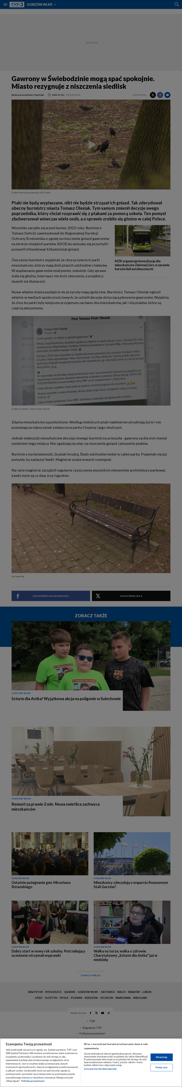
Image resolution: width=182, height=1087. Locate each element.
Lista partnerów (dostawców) (100, 1068)
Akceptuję (161, 1057)
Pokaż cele (161, 1067)
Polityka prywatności (33, 1081)
